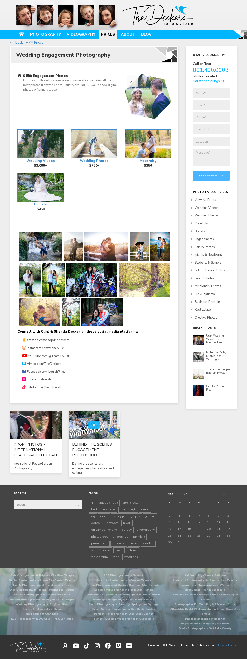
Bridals (200, 231)
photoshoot (99, 537)
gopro (95, 523)
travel (119, 550)
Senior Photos (205, 278)
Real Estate (203, 309)
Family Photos (205, 247)
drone (104, 516)
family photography (126, 516)
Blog (146, 34)
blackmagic (128, 509)
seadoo (148, 543)
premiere (139, 537)
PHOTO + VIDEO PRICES (210, 192)
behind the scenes (103, 509)
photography (146, 530)
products (118, 543)
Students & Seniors (208, 263)
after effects (130, 503)
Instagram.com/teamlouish (46, 348)
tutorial (132, 550)
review (134, 543)
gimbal (150, 516)
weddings (131, 557)
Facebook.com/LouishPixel (46, 372)
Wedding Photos (207, 215)
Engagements (204, 239)
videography (99, 557)
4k (92, 503)
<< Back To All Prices (26, 42)
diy (93, 516)
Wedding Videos (207, 208)
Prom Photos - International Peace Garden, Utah (35, 450)
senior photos (100, 550)
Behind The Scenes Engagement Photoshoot (92, 450)
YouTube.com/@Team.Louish (49, 356)
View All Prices (205, 200)
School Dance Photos (210, 270)
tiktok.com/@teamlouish (44, 387)
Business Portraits (208, 302)
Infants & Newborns (209, 255)
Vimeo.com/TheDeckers (44, 364)
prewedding (99, 543)
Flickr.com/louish (39, 379)
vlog (116, 557)
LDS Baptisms (205, 294)
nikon (127, 523)
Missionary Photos (208, 286)
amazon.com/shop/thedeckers (48, 340)
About (128, 34)
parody (127, 530)
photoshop (120, 537)
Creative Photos (206, 317)
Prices (108, 34)
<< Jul (226, 494)
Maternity (201, 223)
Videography (81, 34)
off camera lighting (104, 530)
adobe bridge (108, 503)
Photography (45, 34)
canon (145, 509)
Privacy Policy (227, 645)
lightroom (111, 523)
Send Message (212, 175)
